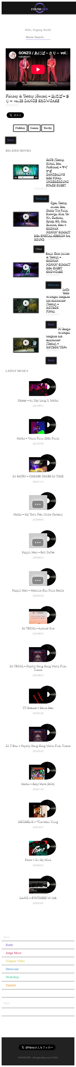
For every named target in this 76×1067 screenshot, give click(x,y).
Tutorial (11, 985)
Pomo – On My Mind (38, 859)
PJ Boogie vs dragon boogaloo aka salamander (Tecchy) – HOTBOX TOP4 (58, 339)
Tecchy (48, 128)
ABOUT (29, 22)
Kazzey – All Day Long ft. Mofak (38, 400)
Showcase (41, 198)
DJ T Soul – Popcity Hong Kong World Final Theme (38, 745)
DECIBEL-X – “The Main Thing (38, 821)
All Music (39, 917)
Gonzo (34, 128)
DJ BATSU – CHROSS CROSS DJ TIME (38, 475)
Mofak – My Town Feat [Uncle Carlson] (38, 514)
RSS (57, 22)
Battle (10, 140)
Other (39, 249)
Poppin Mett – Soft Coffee (38, 551)
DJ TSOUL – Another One (38, 627)
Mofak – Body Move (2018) (38, 783)
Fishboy (20, 128)
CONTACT (44, 22)
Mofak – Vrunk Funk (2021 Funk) (38, 438)
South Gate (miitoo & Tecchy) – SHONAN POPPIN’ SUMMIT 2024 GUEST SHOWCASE (58, 264)
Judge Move (13, 953)
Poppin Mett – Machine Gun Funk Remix (38, 590)
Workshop (12, 977)
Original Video (15, 961)
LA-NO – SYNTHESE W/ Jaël (38, 897)
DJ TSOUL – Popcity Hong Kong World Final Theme (38, 667)
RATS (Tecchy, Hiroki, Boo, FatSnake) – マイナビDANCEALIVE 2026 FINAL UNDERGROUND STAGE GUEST (51, 174)
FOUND (39, 9)
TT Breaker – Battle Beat (38, 707)
